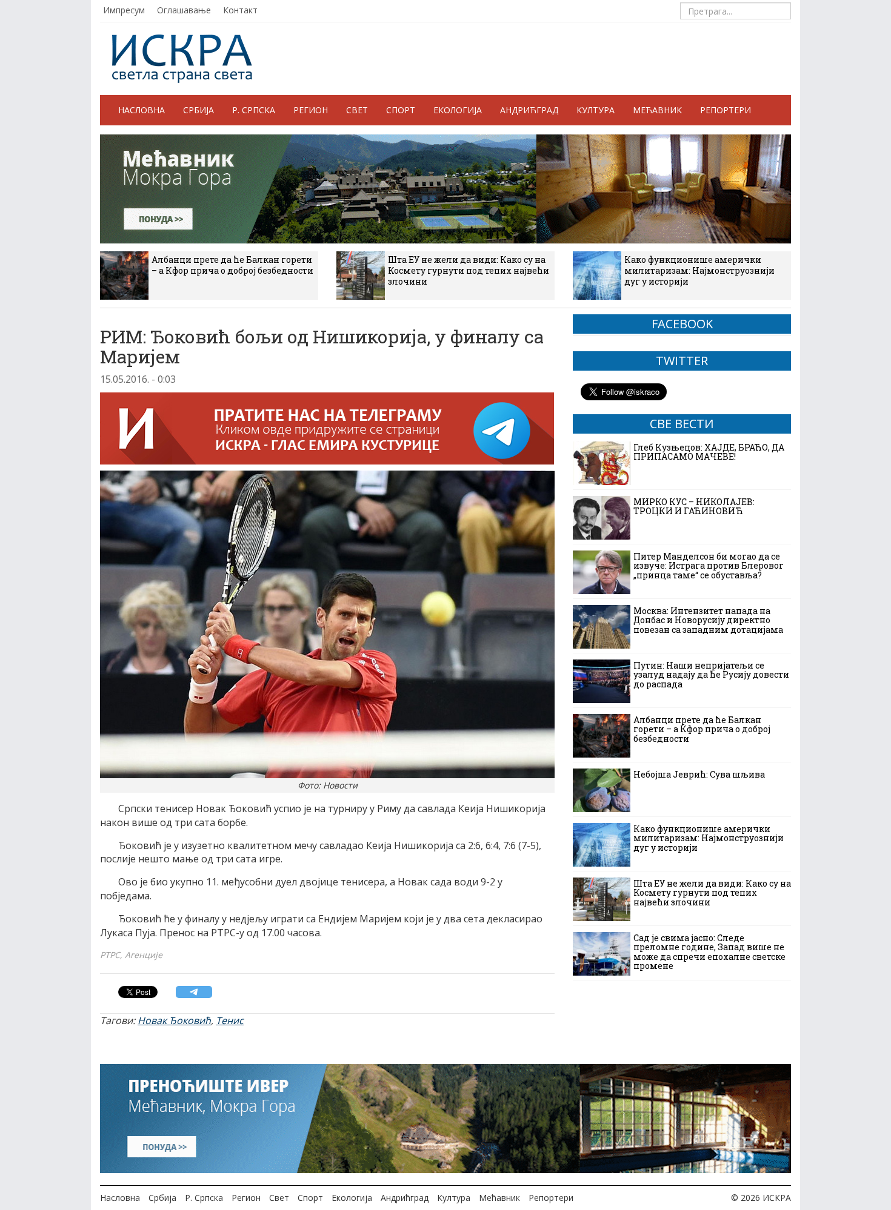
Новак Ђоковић (174, 1020)
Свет (357, 110)
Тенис (230, 1020)
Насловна (141, 110)
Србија (198, 110)
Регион (310, 110)
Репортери (725, 110)
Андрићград (529, 110)
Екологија (457, 110)
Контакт (240, 10)
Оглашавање (184, 10)
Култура (595, 110)
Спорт (400, 110)
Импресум (124, 10)
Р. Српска (253, 110)
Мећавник (657, 110)
